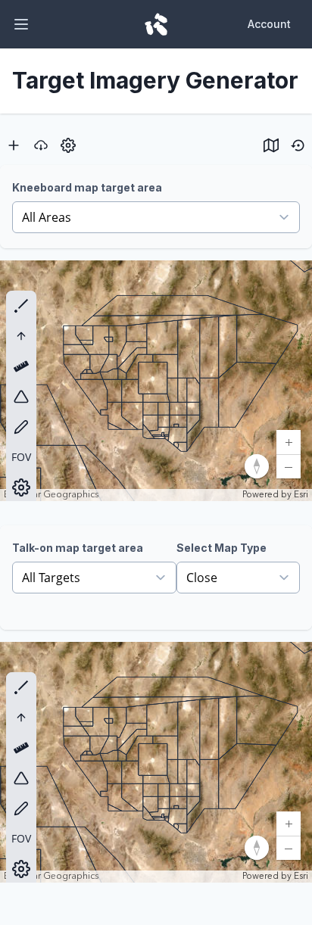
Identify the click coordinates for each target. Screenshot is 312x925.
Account (269, 23)
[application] (156, 380)
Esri (301, 495)
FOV (21, 457)
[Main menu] (21, 24)
